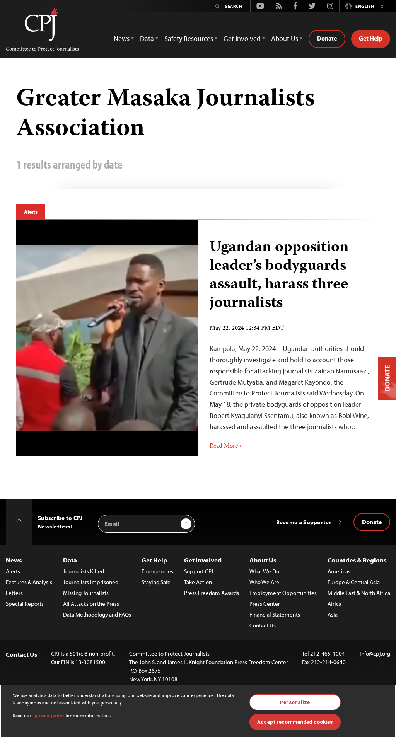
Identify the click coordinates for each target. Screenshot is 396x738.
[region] (198, 711)
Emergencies (157, 571)
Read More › (225, 446)
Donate (327, 38)
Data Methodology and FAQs (97, 614)
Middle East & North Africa (359, 593)
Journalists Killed (83, 571)
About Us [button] (284, 38)
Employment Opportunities (283, 593)
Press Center (264, 603)
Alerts (31, 211)
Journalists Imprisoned (90, 582)
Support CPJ (198, 571)
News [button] (122, 38)
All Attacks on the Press (91, 603)
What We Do (264, 571)
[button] (382, 6)
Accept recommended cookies (295, 722)
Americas (339, 571)
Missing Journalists (86, 593)
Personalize (295, 702)
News (14, 560)
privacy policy (49, 716)
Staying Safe (156, 582)
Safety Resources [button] (188, 38)
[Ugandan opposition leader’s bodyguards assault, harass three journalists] (289, 338)
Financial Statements (274, 614)
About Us (262, 560)
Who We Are (264, 582)
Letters (14, 593)
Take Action (198, 582)
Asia (333, 614)
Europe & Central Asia (354, 582)
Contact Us (262, 625)
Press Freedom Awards (211, 593)
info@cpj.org (375, 653)
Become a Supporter (303, 522)
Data (70, 560)
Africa (334, 603)
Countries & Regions (357, 560)
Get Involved (203, 560)
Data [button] (147, 38)
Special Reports (25, 603)
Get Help (370, 38)
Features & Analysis (29, 582)
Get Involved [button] (242, 38)
